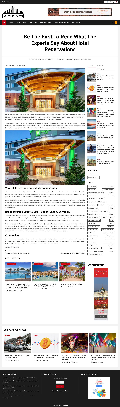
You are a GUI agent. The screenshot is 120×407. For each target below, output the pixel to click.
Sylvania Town (33, 59)
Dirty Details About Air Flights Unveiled (73, 252)
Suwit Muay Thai (108, 242)
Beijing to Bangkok (108, 189)
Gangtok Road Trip (93, 217)
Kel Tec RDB (91, 223)
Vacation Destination (62, 22)
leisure (111, 223)
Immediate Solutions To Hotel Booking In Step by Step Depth (45, 285)
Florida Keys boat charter (95, 214)
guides (111, 217)
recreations (110, 239)
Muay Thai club (92, 229)
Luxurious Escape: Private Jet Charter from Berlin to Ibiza (105, 125)
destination (91, 205)
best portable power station (96, 192)
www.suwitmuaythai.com (95, 254)
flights (111, 208)
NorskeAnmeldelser (107, 229)
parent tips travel (108, 232)
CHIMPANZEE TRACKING (95, 199)
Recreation (76, 22)
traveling (110, 245)
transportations (92, 245)
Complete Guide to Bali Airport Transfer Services (105, 78)
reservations (15, 247)
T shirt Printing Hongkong (95, 251)
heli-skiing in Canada (94, 220)
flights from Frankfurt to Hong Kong (98, 211)
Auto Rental (110, 186)
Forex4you (110, 214)
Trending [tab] (101, 69)
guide (104, 217)
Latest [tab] (92, 65)
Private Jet (110, 236)
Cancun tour (91, 195)
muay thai (110, 226)
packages (91, 232)
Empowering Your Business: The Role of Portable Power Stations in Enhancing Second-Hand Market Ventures (105, 149)
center (111, 195)
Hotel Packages (45, 22)
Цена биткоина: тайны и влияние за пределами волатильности (105, 89)
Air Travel (33, 22)
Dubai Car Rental (93, 208)
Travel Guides (21, 22)
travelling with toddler (94, 248)
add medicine (92, 186)
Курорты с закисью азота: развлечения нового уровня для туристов (105, 101)
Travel (11, 22)
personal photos (92, 236)
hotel (9, 247)
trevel (111, 248)
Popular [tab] (101, 65)
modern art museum (93, 226)
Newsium (56, 405)
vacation (111, 251)
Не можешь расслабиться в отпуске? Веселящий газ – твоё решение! (103, 357)
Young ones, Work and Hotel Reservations (17, 252)
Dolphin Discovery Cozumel (105, 205)
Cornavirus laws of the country (96, 202)
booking (111, 192)
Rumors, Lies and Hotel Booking (71, 284)
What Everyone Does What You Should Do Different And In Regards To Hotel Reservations (18, 286)
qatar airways (92, 239)
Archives (90, 174)
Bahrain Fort (91, 189)
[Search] (112, 22)
